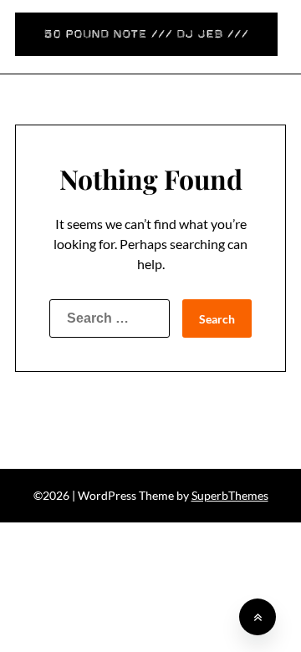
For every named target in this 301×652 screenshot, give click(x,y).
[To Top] (257, 617)
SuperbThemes (229, 495)
